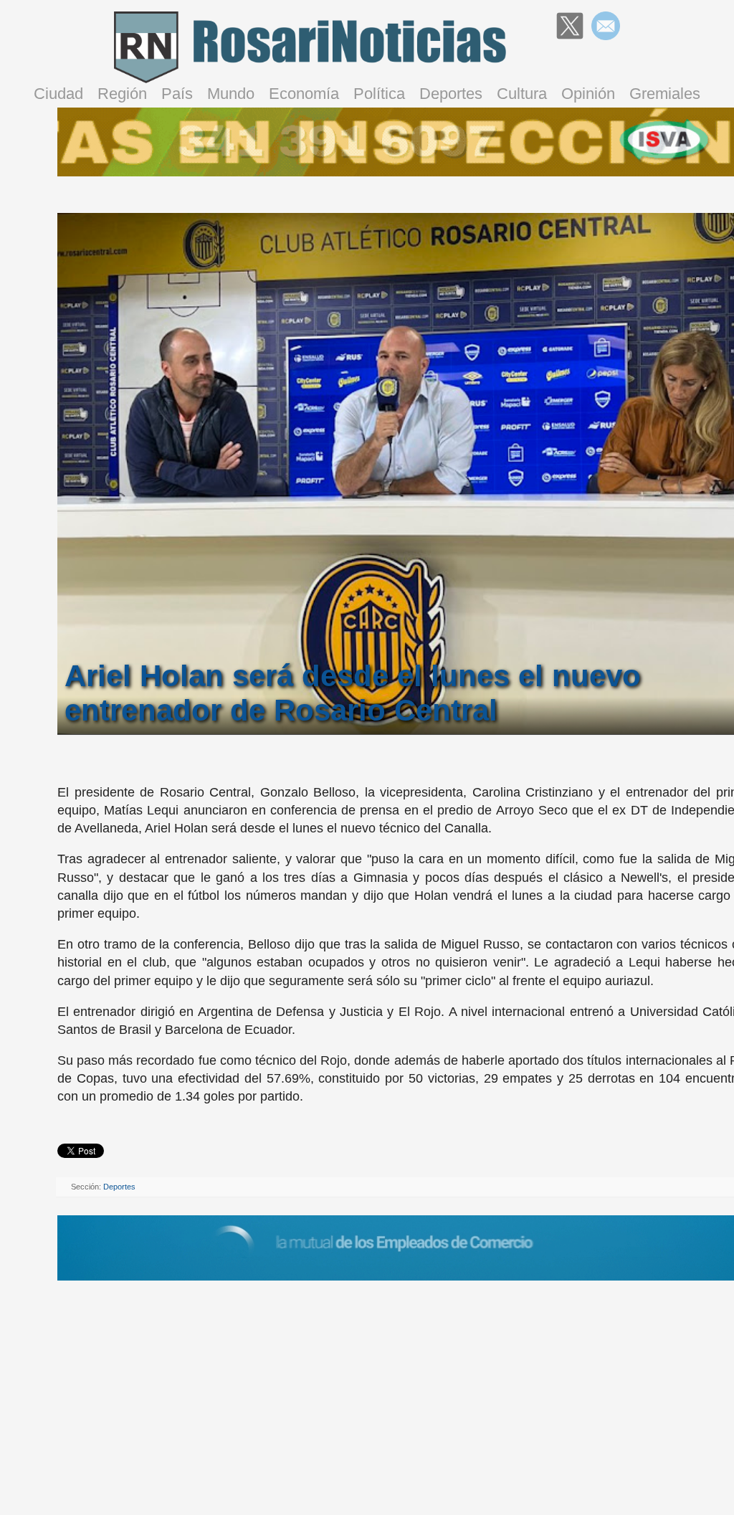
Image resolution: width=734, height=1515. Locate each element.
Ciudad (58, 94)
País (177, 94)
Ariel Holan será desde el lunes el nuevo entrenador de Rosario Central (353, 693)
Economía (304, 94)
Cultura (522, 94)
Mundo (230, 94)
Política (379, 94)
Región (122, 94)
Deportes (450, 94)
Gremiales (664, 94)
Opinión (588, 94)
